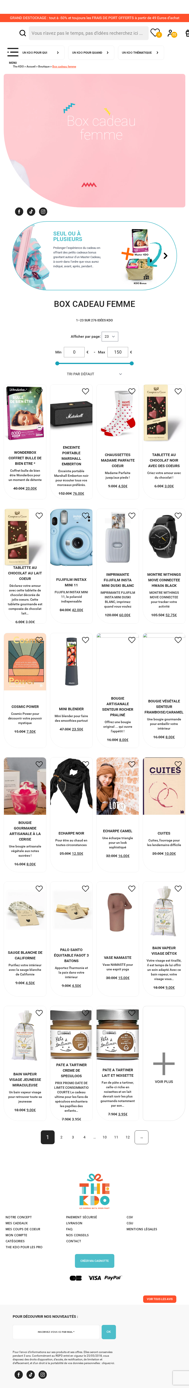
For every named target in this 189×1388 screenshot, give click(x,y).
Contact (73, 1241)
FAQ (69, 1229)
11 (116, 1137)
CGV (130, 1217)
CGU (130, 1223)
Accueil (31, 66)
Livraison (74, 1223)
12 (128, 1137)
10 (105, 1137)
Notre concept (19, 1217)
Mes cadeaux (17, 1223)
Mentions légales (142, 1229)
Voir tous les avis (160, 1299)
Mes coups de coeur (23, 1229)
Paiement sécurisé (81, 1217)
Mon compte (16, 1235)
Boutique (44, 66)
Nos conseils (77, 1235)
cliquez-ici (108, 1363)
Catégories (15, 1241)
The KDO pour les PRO (24, 1247)
